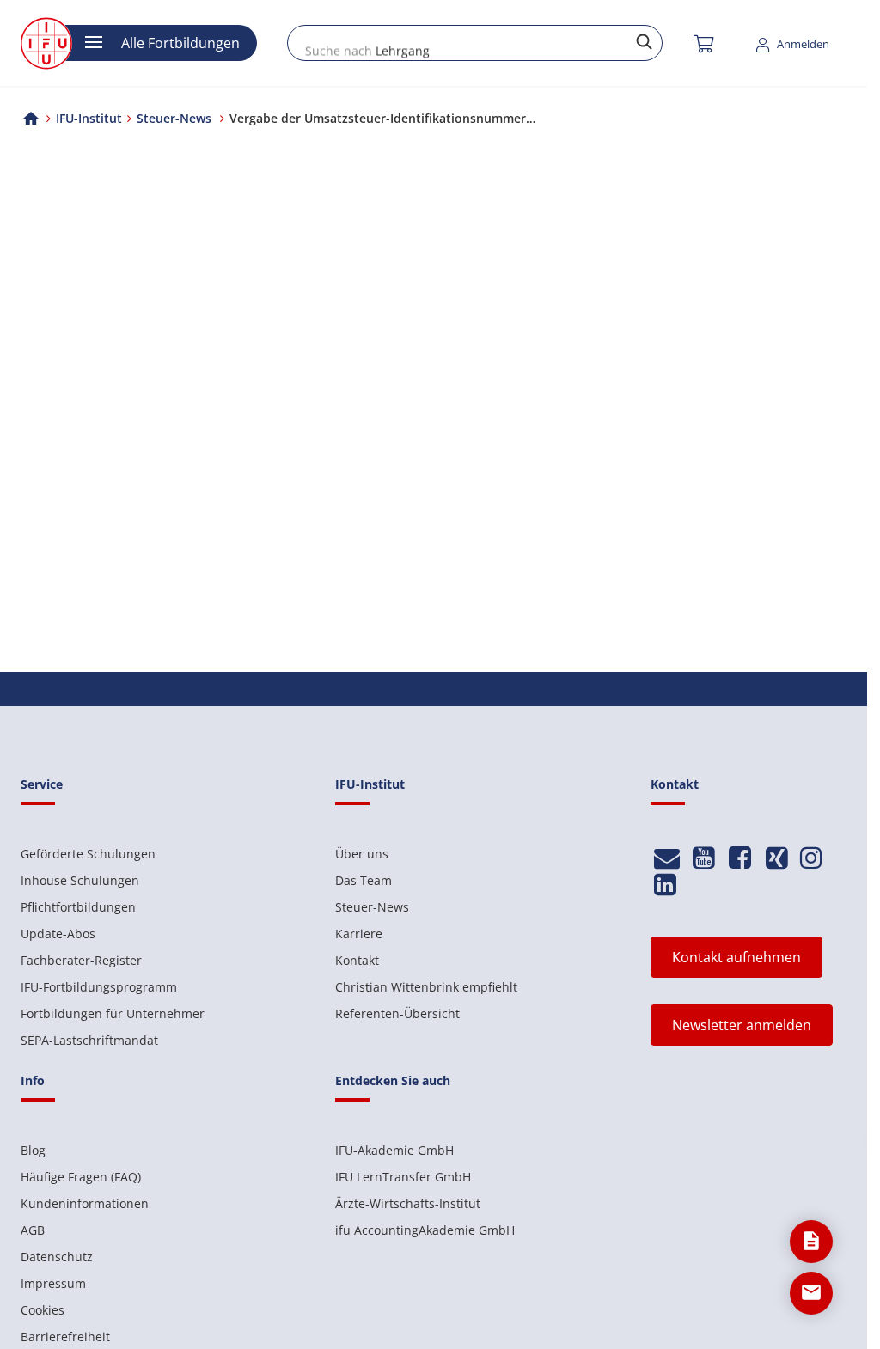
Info (33, 1080)
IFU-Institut (89, 118)
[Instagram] (811, 858)
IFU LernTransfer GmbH (403, 1177)
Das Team (363, 880)
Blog (33, 1150)
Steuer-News (372, 907)
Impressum (53, 1283)
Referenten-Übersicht (397, 1013)
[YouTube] (703, 858)
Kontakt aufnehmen (736, 957)
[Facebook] (740, 858)
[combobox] (475, 43)
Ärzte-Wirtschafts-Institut (407, 1203)
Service (42, 784)
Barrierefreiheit (65, 1336)
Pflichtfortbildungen (78, 907)
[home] (31, 118)
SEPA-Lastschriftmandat (89, 1040)
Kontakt (357, 960)
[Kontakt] (667, 858)
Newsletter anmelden (741, 1025)
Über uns (361, 853)
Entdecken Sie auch (392, 1080)
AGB (33, 1230)
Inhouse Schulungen (80, 880)
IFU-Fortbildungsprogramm (99, 987)
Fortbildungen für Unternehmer (113, 1013)
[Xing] (776, 858)
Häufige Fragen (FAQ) (81, 1177)
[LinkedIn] (665, 884)
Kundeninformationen (85, 1203)
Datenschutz (57, 1256)
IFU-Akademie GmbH (394, 1150)
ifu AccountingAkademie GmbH (425, 1230)
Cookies (42, 1310)
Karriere (358, 933)
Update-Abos (58, 933)
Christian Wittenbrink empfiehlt (426, 987)
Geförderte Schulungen (88, 853)
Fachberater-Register (81, 960)
